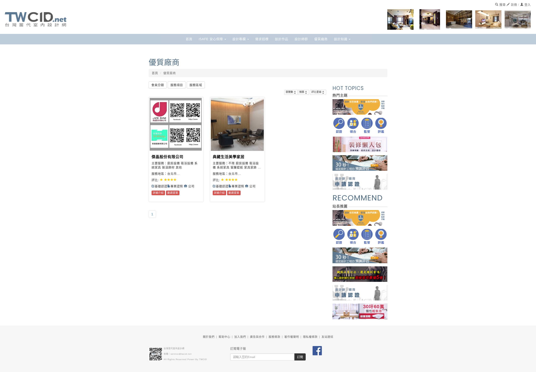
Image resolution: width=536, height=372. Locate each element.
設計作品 (281, 39)
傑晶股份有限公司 (167, 157)
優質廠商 (321, 39)
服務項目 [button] (176, 85)
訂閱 (300, 357)
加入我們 (240, 336)
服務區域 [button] (195, 85)
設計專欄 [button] (239, 39)
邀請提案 (172, 192)
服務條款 (274, 336)
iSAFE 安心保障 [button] (211, 39)
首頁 (189, 39)
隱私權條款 (310, 336)
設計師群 (301, 39)
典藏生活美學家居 (229, 157)
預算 (301, 92)
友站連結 (327, 336)
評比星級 (316, 92)
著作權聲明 (291, 336)
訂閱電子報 (238, 348)
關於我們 (209, 336)
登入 (527, 4)
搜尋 (502, 4)
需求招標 (262, 39)
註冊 (513, 4)
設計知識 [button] (341, 39)
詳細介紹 (158, 192)
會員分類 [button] (157, 85)
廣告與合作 (257, 336)
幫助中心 (224, 336)
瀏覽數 (289, 92)
